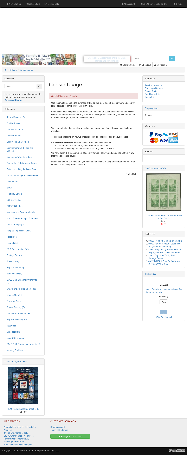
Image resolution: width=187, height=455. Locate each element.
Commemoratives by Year (19, 313)
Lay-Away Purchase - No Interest (19, 435)
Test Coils (11, 325)
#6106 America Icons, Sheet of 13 (23, 408)
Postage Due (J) (14, 255)
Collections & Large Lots (18, 141)
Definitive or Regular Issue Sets (21, 169)
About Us (8, 429)
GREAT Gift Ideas (15, 206)
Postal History (13, 261)
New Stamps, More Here (16, 361)
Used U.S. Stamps (15, 337)
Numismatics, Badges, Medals (21, 212)
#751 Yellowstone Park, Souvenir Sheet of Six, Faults (164, 217)
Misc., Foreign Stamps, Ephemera (22, 218)
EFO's (9, 187)
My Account (161, 64)
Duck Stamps (13, 181)
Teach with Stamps (153, 85)
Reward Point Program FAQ (16, 438)
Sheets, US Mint (14, 294)
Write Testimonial (164, 317)
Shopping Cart (151, 108)
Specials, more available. (156, 168)
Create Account (57, 426)
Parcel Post (12, 236)
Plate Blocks (12, 242)
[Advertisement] (93, 31)
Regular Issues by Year (17, 319)
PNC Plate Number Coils (18, 249)
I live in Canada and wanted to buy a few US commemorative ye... (151, 291)
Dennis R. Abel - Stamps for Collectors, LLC (39, 450)
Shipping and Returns (14, 441)
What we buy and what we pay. (18, 444)
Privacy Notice (151, 91)
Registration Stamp (15, 267)
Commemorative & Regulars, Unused (20, 149)
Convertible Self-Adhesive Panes (22, 163)
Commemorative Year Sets (19, 156)
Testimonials (150, 273)
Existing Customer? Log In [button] (71, 436)
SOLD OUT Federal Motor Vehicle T (23, 344)
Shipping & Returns (154, 88)
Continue (131, 173)
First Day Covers (14, 193)
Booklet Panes (13, 123)
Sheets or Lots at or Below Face (21, 288)
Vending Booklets (15, 350)
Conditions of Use (153, 94)
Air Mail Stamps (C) (16, 117)
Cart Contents (128, 64)
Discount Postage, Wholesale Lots (22, 175)
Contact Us (150, 96)
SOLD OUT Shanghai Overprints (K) (22, 281)
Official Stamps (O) (15, 224)
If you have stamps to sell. (16, 432)
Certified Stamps (14, 135)
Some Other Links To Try (154, 3)
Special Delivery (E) (16, 307)
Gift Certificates (14, 199)
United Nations (13, 331)
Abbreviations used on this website (20, 426)
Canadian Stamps (15, 129)
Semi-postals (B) (14, 273)
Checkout (146, 64)
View (152, 301)
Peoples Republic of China (19, 230)
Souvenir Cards (14, 301)
